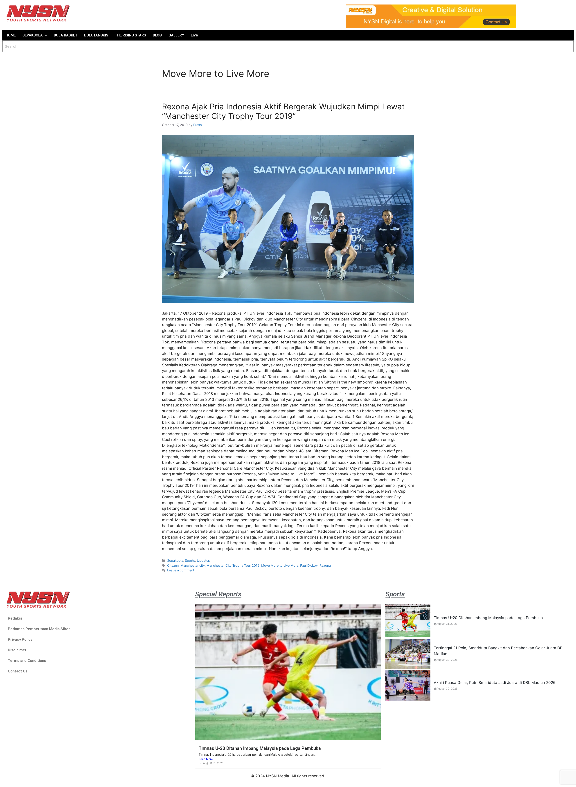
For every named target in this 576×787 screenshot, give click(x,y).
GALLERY (176, 35)
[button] (34, 35)
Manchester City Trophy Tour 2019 (233, 565)
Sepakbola (175, 560)
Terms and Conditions (27, 660)
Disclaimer (17, 650)
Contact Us (17, 671)
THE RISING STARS (130, 35)
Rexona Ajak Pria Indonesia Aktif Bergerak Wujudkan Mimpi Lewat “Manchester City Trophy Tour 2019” (283, 111)
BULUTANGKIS (96, 35)
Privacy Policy (20, 639)
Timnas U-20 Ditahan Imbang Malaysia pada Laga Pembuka (260, 748)
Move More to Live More (279, 565)
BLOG (157, 35)
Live (194, 35)
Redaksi (15, 618)
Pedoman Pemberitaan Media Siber (39, 629)
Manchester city (192, 565)
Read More (206, 759)
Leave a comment (180, 570)
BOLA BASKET (65, 35)
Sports (190, 560)
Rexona (325, 565)
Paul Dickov (309, 565)
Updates (203, 560)
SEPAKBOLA (32, 35)
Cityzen (173, 565)
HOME (11, 35)
